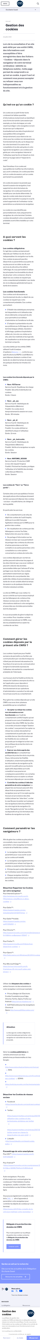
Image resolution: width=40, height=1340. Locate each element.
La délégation (6, 1305)
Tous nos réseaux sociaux (19, 1295)
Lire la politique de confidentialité (11, 1331)
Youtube (20, 1291)
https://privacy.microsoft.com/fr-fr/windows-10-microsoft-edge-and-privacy (17, 969)
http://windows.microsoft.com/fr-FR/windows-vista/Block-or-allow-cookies (16, 899)
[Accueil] (20, 4)
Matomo (15, 352)
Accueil (8, 21)
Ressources (26, 1305)
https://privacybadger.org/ (22, 1002)
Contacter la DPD (14, 1246)
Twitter (16, 1291)
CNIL (9, 1198)
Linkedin (12, 1291)
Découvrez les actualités (13, 1277)
